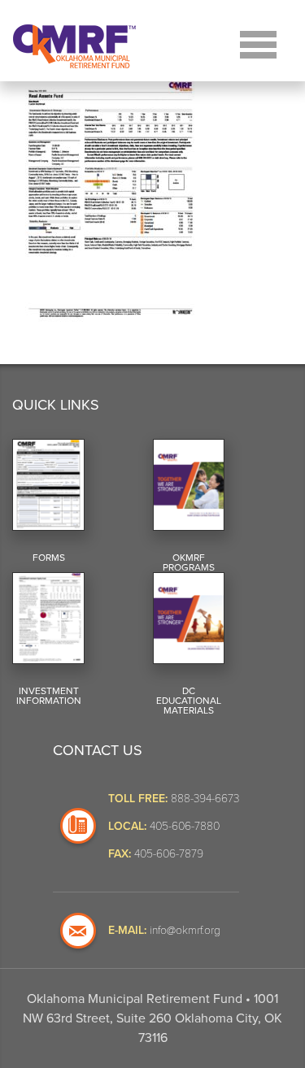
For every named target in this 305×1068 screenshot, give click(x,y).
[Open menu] (258, 42)
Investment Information (48, 695)
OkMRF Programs (189, 562)
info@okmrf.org (185, 929)
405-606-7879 (168, 853)
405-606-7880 (185, 825)
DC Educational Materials (188, 700)
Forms (49, 557)
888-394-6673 (205, 797)
